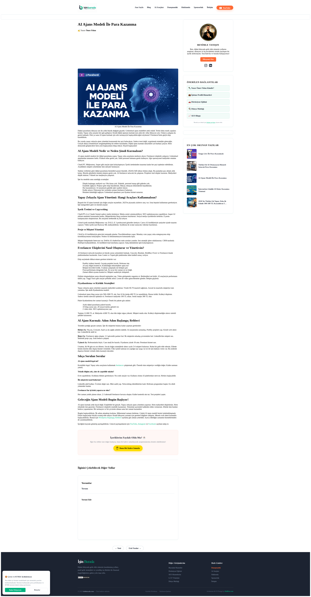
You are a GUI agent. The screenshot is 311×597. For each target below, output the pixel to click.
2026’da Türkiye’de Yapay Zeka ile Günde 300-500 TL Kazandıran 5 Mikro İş (212, 202)
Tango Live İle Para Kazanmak (211, 154)
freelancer (119, 365)
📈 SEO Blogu (194, 116)
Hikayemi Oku (208, 59)
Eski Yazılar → (135, 548)
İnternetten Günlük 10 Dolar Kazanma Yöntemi (213, 190)
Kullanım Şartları (165, 591)
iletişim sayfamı (211, 122)
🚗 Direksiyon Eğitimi (197, 102)
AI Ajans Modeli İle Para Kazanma (212, 178)
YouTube (226, 8)
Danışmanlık (172, 7)
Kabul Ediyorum (15, 590)
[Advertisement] (128, 49)
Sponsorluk (198, 7)
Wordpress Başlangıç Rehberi (110, 418)
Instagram (142, 424)
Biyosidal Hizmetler (175, 568)
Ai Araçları (159, 7)
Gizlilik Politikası (151, 591)
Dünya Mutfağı (174, 581)
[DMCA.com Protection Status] (84, 578)
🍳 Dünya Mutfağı (196, 109)
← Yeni (118, 548)
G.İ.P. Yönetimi (174, 578)
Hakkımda (185, 7)
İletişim (210, 7)
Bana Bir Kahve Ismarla (130, 448)
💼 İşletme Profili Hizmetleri (200, 95)
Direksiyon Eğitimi (175, 571)
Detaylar (37, 590)
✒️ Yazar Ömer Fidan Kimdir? (201, 88)
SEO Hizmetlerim (175, 575)
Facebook (152, 424)
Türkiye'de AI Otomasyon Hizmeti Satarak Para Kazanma (212, 166)
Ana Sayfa (139, 7)
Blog (149, 7)
